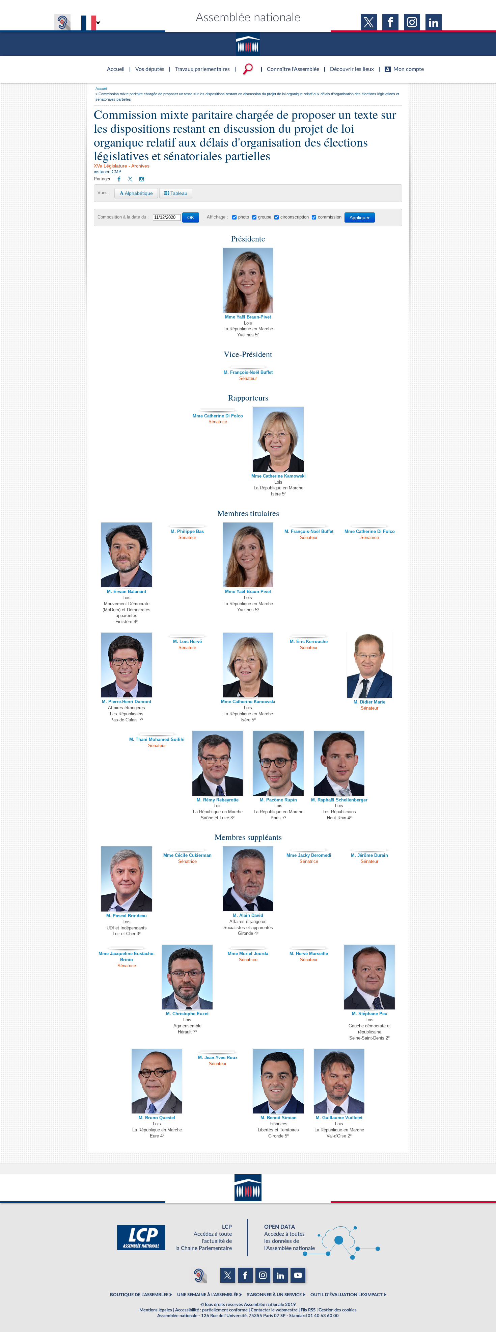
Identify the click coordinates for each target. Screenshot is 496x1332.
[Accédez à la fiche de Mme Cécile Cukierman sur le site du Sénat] (187, 848)
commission (329, 217)
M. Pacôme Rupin (278, 800)
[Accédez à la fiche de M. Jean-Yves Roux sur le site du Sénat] (218, 1050)
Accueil (101, 88)
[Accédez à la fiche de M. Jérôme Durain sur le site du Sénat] (369, 848)
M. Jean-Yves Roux (218, 1057)
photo (243, 217)
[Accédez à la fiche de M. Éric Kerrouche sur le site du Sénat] (309, 634)
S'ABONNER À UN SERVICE (274, 1295)
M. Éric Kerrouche (309, 641)
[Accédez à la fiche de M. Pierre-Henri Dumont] (127, 664)
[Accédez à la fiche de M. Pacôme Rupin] (278, 763)
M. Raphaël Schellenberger (339, 800)
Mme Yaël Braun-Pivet (248, 317)
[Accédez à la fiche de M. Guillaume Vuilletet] (339, 1081)
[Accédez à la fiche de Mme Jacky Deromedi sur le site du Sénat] (309, 848)
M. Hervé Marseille (309, 953)
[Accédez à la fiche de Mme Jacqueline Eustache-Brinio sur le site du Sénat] (126, 946)
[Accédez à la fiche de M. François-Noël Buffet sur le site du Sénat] (248, 365)
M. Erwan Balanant (126, 591)
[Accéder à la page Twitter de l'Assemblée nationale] (369, 22)
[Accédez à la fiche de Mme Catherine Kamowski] (278, 439)
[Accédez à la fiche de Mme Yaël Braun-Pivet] (248, 280)
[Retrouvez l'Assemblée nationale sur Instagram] (141, 179)
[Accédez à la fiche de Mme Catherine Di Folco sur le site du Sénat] (218, 409)
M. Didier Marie (369, 702)
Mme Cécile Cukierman (187, 855)
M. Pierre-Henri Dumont (126, 701)
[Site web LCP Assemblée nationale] (180, 1237)
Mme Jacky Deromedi (308, 855)
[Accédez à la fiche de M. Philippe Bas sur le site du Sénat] (187, 524)
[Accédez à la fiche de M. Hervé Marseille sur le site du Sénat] (309, 946)
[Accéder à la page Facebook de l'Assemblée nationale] (390, 22)
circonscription (294, 217)
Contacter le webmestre (274, 1310)
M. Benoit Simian (278, 1118)
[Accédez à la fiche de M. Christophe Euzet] (187, 977)
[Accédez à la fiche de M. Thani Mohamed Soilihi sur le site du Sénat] (157, 733)
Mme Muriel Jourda (248, 953)
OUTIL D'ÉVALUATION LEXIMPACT (346, 1295)
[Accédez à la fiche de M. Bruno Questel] (157, 1081)
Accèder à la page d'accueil (113, 65)
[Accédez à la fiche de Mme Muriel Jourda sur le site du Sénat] (248, 946)
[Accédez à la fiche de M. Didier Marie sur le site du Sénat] (370, 665)
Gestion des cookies (338, 1310)
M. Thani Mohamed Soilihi (157, 739)
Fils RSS (308, 1310)
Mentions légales (155, 1310)
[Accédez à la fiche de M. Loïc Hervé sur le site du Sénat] (187, 634)
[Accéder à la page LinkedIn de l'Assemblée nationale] (433, 22)
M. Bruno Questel (157, 1118)
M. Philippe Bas (187, 531)
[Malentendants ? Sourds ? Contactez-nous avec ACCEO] (62, 22)
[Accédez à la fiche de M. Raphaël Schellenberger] (339, 763)
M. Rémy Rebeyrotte (218, 800)
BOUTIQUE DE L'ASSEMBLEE (139, 1295)
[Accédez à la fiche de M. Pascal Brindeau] (127, 878)
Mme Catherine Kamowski (278, 476)
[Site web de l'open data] (316, 1237)
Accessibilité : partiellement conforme (211, 1310)
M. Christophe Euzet (187, 1013)
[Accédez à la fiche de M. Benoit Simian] (278, 1081)
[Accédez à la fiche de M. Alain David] (248, 878)
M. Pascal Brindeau (126, 916)
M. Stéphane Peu (369, 1013)
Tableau (178, 193)
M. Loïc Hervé (187, 641)
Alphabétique (138, 193)
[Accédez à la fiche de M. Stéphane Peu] (369, 977)
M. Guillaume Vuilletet (339, 1118)
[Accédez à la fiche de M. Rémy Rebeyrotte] (218, 763)
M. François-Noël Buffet (248, 372)
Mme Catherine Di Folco (218, 416)
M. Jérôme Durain (369, 855)
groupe (264, 217)
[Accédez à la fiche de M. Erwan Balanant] (127, 554)
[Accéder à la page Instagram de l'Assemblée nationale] (412, 22)
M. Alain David (248, 915)
